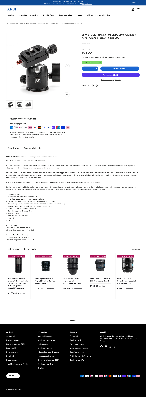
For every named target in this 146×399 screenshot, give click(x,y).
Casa (7, 23)
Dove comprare (12, 352)
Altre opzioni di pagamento (111, 80)
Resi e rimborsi (43, 344)
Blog (108, 15)
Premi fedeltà (11, 348)
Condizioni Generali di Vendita (17, 364)
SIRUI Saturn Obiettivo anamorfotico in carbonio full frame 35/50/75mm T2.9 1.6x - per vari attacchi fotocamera (18, 283)
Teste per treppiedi (24, 23)
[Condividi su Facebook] (93, 86)
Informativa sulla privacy (46, 356)
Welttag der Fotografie (96, 15)
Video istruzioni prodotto (79, 348)
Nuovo (79, 15)
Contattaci (74, 336)
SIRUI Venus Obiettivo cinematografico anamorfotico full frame (72, 281)
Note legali (10, 356)
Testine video (33, 23)
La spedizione (91, 57)
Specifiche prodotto (77, 352)
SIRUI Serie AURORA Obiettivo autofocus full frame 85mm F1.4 (126, 281)
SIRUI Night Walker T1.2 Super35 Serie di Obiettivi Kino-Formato (45, 281)
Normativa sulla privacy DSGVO (49, 360)
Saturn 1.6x (23, 15)
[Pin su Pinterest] (97, 86)
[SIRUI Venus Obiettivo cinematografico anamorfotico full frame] (73, 265)
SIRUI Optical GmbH (16, 389)
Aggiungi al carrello (119, 69)
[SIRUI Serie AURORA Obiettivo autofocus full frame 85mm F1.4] (127, 265)
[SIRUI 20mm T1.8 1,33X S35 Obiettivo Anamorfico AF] (100, 265)
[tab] (13, 148)
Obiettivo (10, 15)
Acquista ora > (87, 4)
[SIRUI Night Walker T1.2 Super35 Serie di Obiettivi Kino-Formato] (45, 265)
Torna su (73, 320)
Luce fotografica (65, 15)
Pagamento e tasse (77, 344)
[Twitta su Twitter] (89, 86)
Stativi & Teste (48, 15)
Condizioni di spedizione (46, 340)
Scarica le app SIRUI (77, 360)
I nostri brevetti (11, 360)
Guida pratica (11, 336)
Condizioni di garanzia (45, 348)
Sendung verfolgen (76, 340)
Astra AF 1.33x (34, 15)
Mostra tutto (135, 249)
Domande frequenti (13, 340)
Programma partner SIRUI (15, 344)
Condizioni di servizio (45, 364)
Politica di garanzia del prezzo (48, 352)
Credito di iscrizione (45, 336)
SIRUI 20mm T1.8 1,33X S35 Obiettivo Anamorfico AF (100, 280)
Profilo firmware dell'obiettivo (80, 356)
